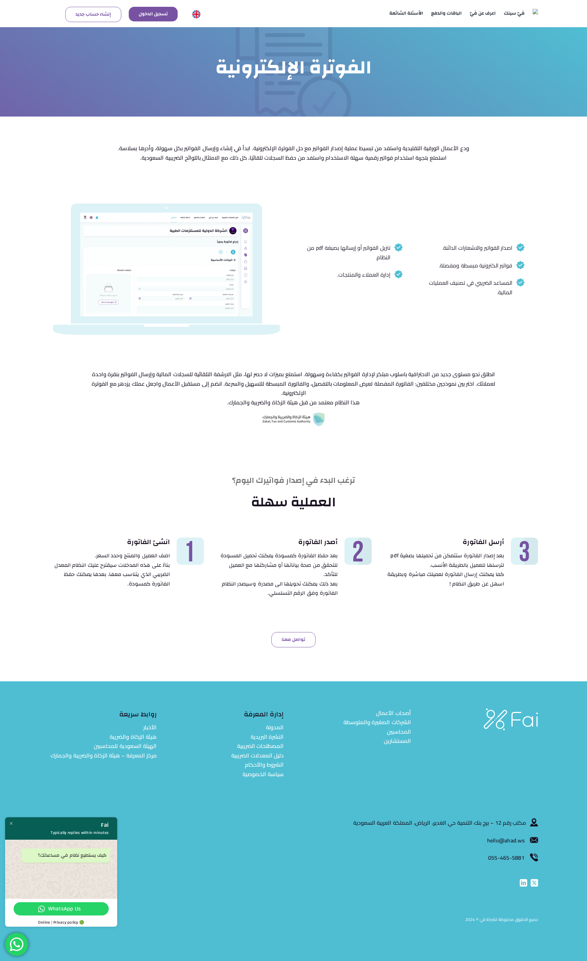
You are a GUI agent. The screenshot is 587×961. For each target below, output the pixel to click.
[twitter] (534, 883)
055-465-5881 (506, 858)
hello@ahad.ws (506, 840)
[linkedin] (523, 883)
